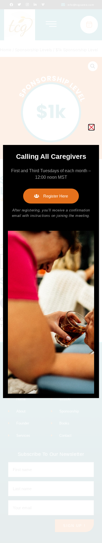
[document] (51, 271)
